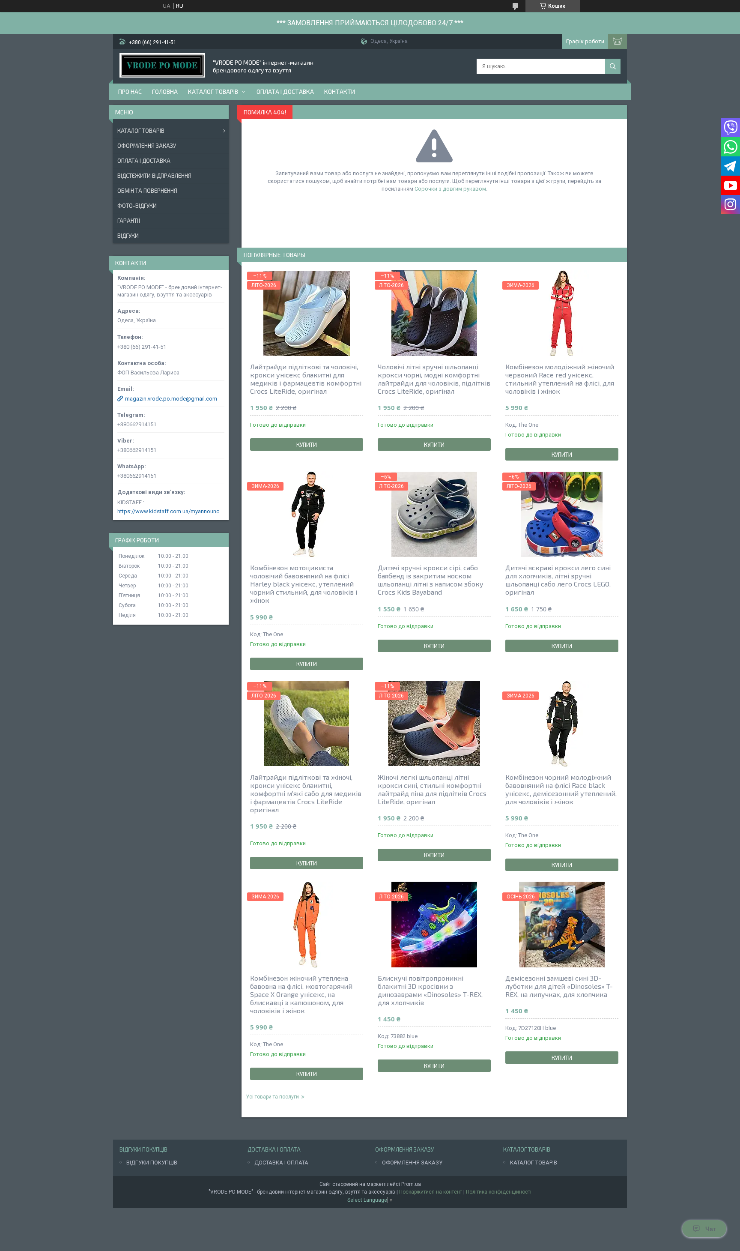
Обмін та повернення (147, 190)
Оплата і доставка (285, 91)
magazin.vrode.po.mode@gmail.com (171, 398)
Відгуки (128, 235)
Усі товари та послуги (272, 1096)
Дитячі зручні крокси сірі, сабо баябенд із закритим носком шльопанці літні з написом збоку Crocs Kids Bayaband (430, 579)
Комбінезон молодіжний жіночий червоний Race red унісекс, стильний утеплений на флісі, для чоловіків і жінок (559, 378)
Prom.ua (411, 1184)
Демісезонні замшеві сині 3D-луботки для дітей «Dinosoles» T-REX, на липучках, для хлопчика (559, 986)
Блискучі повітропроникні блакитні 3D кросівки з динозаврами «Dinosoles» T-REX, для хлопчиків (430, 990)
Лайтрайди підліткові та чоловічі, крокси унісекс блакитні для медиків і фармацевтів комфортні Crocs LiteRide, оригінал (305, 378)
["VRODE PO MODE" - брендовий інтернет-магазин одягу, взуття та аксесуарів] (162, 66)
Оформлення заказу (146, 145)
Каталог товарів (213, 91)
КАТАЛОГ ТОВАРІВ (533, 1162)
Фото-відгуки (137, 205)
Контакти (339, 91)
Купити (306, 444)
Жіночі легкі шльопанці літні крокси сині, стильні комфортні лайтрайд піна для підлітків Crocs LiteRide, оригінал (432, 789)
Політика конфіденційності (498, 1192)
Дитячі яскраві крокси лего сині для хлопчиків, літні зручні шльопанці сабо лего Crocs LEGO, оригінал (558, 579)
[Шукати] (613, 66)
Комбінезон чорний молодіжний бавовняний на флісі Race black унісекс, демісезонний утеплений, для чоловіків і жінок (561, 789)
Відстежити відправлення (154, 175)
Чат (710, 1228)
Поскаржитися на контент (430, 1192)
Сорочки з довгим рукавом (450, 189)
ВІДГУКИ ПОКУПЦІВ (151, 1162)
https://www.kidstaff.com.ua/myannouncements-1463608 (170, 511)
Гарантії (128, 220)
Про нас (130, 91)
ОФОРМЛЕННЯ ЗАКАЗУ (412, 1162)
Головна (165, 91)
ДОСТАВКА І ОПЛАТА (281, 1162)
